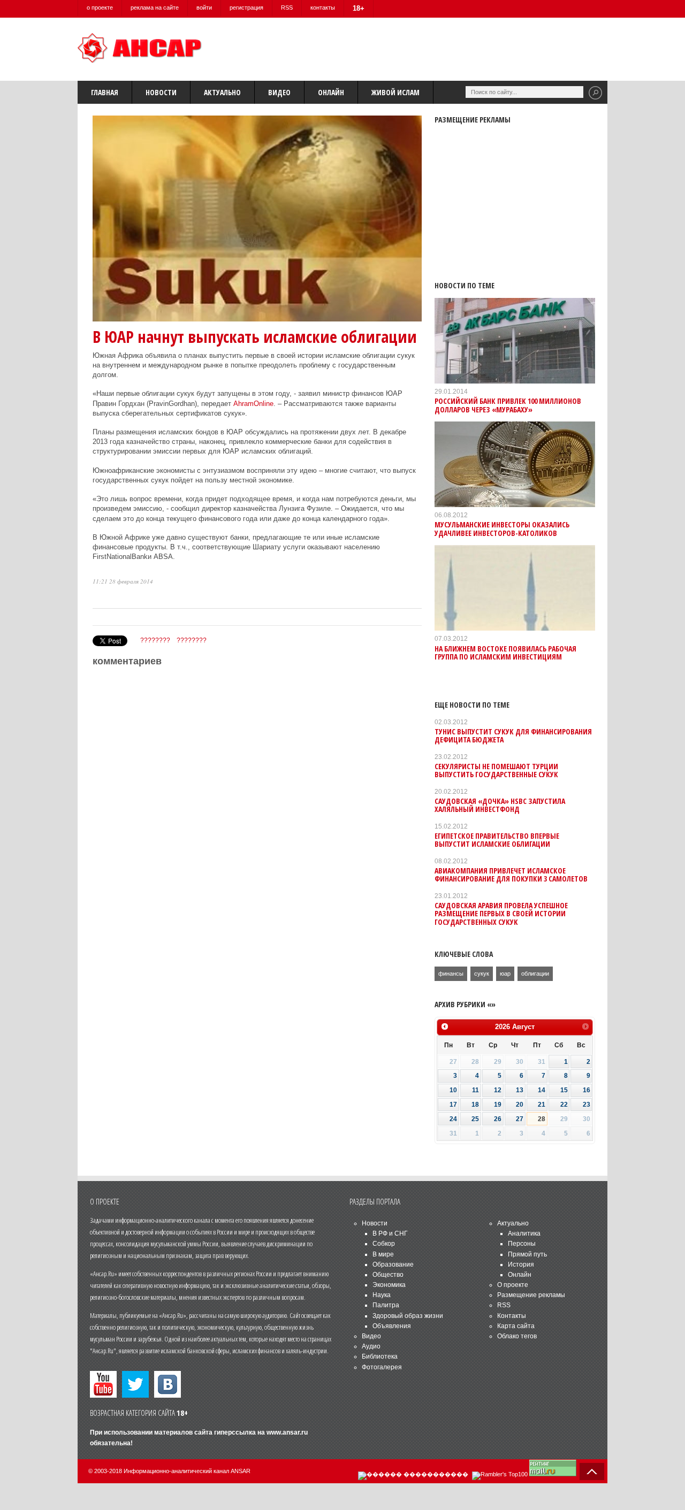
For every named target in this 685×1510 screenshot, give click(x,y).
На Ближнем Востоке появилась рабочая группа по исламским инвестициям (505, 652)
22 (564, 1104)
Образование (393, 1264)
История (521, 1264)
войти (204, 7)
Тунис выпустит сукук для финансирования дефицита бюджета (513, 735)
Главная (104, 92)
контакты (322, 7)
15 (564, 1090)
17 (453, 1104)
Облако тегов (517, 1336)
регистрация (246, 7)
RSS (287, 7)
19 (497, 1104)
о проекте (100, 7)
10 (453, 1090)
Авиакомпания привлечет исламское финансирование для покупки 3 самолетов (511, 874)
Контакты (511, 1316)
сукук (481, 973)
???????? (155, 640)
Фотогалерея (382, 1367)
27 (519, 1119)
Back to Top (592, 1471)
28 (541, 1119)
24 (453, 1119)
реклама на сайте (155, 7)
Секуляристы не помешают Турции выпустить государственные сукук (496, 770)
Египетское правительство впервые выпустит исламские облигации (497, 840)
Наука (381, 1295)
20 (519, 1104)
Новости (161, 92)
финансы (450, 973)
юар (505, 973)
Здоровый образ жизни (407, 1316)
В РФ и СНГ (390, 1233)
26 (497, 1119)
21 (541, 1104)
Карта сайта (516, 1326)
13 (519, 1090)
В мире (383, 1254)
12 (497, 1090)
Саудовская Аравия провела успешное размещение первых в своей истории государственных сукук (501, 913)
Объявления (391, 1326)
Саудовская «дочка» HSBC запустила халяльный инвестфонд (500, 805)
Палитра (385, 1305)
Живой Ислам (395, 92)
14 (541, 1090)
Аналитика (524, 1233)
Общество (388, 1274)
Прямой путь (527, 1254)
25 (475, 1119)
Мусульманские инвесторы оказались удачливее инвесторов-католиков (502, 528)
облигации (535, 973)
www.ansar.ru (287, 1432)
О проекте (512, 1285)
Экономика (389, 1285)
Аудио (371, 1346)
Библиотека (380, 1356)
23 (586, 1104)
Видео (279, 92)
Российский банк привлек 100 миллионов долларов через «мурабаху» (508, 405)
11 (475, 1090)
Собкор (383, 1243)
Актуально (222, 92)
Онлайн (331, 92)
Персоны (522, 1243)
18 (475, 1104)
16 (586, 1090)
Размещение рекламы (531, 1295)
